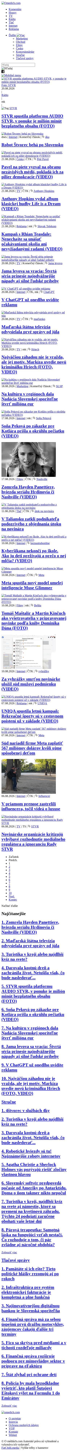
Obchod (20, 41)
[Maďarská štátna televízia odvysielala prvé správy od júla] (34, 315)
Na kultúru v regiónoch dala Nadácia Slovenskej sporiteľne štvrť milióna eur (29, 399)
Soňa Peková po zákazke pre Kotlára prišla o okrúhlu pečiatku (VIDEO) (32, 431)
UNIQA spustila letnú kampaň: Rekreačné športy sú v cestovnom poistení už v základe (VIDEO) (32, 716)
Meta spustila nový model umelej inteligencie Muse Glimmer (32, 585)
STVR (13, 108)
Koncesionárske (25, 51)
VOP (12, 1428)
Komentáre (15, 9)
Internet (13, 25)
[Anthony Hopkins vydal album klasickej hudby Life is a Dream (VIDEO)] (34, 187)
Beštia (37, 605)
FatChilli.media (10, 1447)
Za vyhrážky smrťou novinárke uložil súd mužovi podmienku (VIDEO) (30, 684)
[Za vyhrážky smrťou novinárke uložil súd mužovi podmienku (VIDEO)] (28, 668)
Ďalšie (13, 35)
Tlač (11, 22)
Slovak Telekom (47, 226)
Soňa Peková (43, 418)
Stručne (20, 55)
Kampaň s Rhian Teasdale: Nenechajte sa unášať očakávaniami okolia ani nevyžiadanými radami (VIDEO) (31, 241)
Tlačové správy (25, 58)
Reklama (14, 29)
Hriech (35, 349)
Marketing (22, 38)
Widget (13, 1435)
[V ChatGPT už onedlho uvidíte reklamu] (25, 288)
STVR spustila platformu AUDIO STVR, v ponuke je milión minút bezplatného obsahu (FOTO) (32, 121)
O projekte (15, 1418)
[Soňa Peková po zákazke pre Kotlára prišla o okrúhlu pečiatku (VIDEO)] (34, 414)
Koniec (13, 899)
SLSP (59, 386)
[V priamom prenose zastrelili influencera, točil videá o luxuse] (28, 792)
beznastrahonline (40, 543)
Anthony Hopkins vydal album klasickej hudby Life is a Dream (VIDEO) (31, 203)
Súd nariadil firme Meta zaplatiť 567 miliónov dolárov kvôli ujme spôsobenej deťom (32, 748)
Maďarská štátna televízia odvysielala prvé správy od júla (30, 329)
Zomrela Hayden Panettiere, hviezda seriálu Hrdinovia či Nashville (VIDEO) (28, 492)
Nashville (41, 479)
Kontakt (13, 1431)
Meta (41, 575)
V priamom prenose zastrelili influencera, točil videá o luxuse (30, 806)
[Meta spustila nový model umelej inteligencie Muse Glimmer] (34, 571)
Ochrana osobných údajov (24, 1425)
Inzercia (13, 1421)
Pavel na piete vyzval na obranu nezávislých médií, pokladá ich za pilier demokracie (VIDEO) (32, 171)
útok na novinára (44, 511)
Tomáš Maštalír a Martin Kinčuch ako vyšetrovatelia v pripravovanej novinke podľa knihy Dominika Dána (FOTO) (33, 620)
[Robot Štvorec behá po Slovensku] (22, 133)
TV (11, 15)
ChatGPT (49, 291)
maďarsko (39, 319)
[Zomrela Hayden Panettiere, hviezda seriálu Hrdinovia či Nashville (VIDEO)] (28, 475)
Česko (19, 48)
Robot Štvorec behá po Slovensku (32, 144)
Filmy (19, 45)
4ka (47, 137)
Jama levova (55, 263)
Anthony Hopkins (44, 190)
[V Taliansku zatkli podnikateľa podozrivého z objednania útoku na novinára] (34, 507)
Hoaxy (13, 12)
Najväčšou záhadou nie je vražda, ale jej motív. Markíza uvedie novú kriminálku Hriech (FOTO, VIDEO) (33, 364)
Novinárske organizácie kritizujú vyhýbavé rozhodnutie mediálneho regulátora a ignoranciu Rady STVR (33, 841)
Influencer (44, 796)
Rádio (12, 19)
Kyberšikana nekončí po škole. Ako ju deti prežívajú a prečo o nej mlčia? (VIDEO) (33, 555)
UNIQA (42, 703)
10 (10, 893)
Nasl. (12, 896)
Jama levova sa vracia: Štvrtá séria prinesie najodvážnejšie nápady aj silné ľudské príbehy (30, 276)
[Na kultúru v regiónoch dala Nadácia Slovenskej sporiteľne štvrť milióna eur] (34, 382)
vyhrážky (43, 671)
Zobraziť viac (9, 1252)
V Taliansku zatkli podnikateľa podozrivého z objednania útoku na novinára (31, 524)
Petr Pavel (43, 159)
